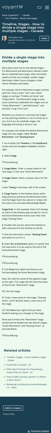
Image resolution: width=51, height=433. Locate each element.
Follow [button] (44, 38)
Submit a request (13, 408)
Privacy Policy (9, 414)
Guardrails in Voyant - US (19, 364)
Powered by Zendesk (40, 431)
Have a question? (10, 15)
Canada (26, 15)
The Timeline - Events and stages (21, 18)
